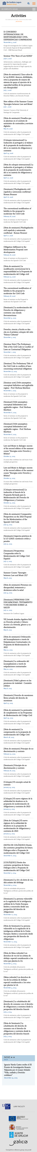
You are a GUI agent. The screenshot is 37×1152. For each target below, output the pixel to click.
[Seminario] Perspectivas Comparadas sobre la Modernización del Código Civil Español (17, 555)
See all (6, 1059)
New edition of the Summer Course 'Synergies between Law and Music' (18, 102)
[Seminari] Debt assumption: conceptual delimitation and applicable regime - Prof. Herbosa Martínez (17, 406)
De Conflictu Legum (11, 19)
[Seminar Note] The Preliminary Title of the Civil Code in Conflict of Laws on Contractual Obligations (18, 347)
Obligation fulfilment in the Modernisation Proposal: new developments (16, 249)
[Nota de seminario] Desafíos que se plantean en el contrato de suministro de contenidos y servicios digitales (18, 122)
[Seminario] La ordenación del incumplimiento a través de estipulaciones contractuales (16, 664)
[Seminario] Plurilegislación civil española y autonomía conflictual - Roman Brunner (18, 192)
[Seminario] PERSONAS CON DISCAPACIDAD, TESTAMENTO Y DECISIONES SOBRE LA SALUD (18, 603)
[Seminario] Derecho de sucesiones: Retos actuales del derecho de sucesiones (18, 698)
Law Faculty (19, 1106)
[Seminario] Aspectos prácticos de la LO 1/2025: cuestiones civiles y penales (18, 538)
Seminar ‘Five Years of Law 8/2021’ (18, 56)
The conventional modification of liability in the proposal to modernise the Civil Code (17, 211)
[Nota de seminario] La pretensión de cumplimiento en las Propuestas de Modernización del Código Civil (18, 712)
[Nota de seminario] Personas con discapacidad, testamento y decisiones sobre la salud (18, 587)
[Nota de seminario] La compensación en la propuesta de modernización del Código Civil (17, 732)
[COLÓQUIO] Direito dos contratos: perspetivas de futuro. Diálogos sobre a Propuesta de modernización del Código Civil (16, 866)
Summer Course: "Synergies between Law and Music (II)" (16, 573)
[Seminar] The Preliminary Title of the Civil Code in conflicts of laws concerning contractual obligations (18, 366)
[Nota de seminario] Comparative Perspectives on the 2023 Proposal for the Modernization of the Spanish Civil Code (17, 518)
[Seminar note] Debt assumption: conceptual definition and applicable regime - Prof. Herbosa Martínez (18, 385)
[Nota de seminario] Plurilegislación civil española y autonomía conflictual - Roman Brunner (18, 230)
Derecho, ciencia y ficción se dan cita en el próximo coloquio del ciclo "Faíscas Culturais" (18, 332)
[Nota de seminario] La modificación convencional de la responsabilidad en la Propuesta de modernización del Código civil (18, 270)
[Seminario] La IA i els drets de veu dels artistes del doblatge (18, 881)
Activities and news (25, 19)
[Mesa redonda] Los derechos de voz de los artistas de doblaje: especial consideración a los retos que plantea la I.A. (17, 981)
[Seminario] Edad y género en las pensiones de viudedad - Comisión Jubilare (18, 683)
